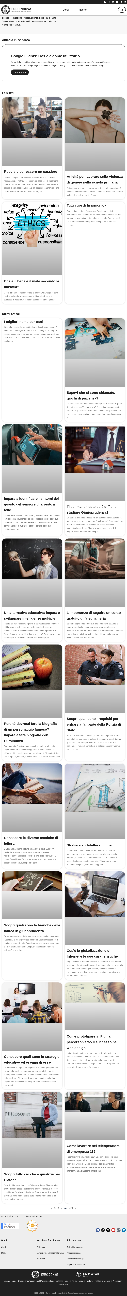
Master (83, 9)
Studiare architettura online (89, 845)
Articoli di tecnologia (75, 1259)
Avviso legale (10, 1281)
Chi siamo (41, 1247)
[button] (122, 10)
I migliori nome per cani (23, 322)
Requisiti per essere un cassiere (30, 172)
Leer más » (20, 72)
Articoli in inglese (74, 1253)
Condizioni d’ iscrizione (28, 1281)
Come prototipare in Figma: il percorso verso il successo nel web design (92, 1042)
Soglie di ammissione (76, 1264)
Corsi (66, 9)
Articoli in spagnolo (75, 1247)
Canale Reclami (86, 1281)
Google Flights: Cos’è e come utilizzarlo (45, 56)
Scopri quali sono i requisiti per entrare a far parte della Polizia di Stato (94, 724)
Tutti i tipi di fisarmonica (86, 205)
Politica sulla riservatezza (51, 1281)
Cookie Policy (71, 1281)
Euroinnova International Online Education (50, 1256)
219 (71, 1208)
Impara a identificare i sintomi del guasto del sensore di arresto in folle (31, 504)
